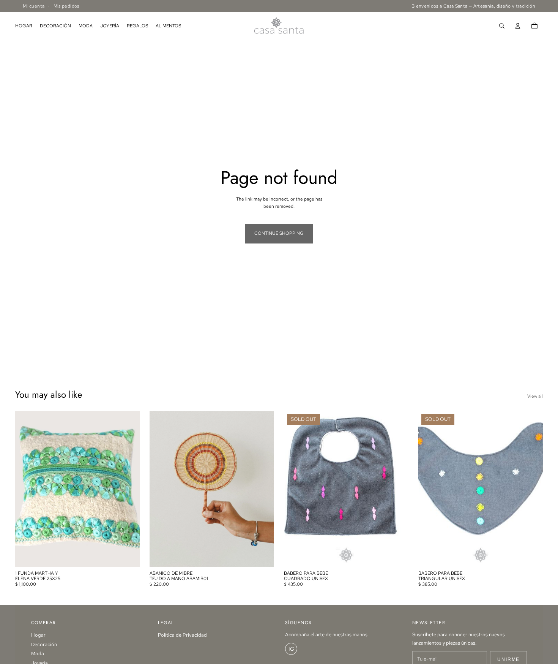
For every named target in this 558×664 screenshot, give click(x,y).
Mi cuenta (33, 6)
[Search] (501, 25)
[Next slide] (397, 489)
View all (535, 396)
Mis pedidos (66, 6)
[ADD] (128, 555)
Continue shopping (279, 233)
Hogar (38, 635)
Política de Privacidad (182, 635)
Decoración (44, 644)
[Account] (517, 25)
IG (291, 648)
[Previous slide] (295, 489)
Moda (37, 653)
